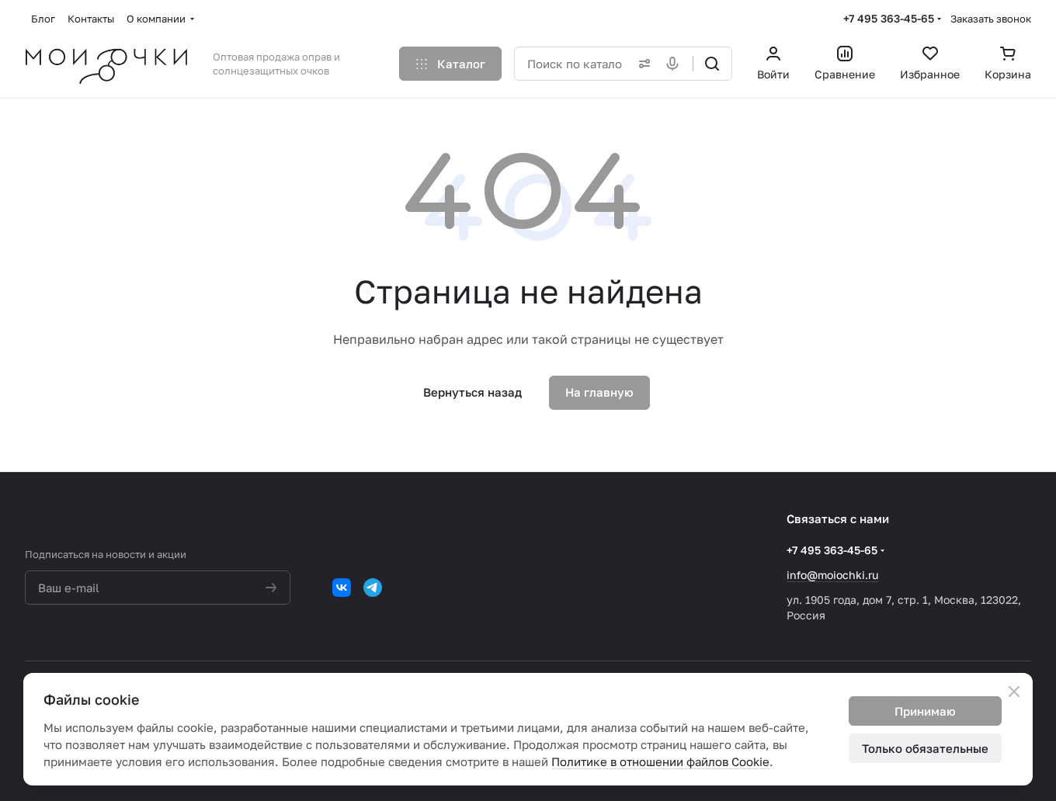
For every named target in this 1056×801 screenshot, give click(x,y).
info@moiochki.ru (832, 574)
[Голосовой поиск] (675, 63)
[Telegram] (372, 587)
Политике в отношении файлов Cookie (660, 761)
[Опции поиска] (641, 63)
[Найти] (712, 63)
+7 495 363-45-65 (888, 18)
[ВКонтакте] (341, 587)
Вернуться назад (472, 392)
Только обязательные (925, 748)
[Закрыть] (1014, 691)
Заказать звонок (990, 18)
